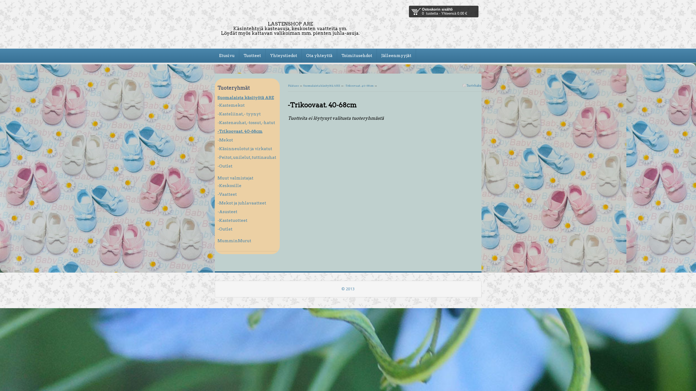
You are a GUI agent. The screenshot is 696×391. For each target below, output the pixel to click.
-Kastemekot (231, 105)
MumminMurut (234, 240)
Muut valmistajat (235, 178)
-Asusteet (227, 211)
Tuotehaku (473, 86)
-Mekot (225, 140)
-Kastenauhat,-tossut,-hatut (246, 122)
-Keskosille (229, 185)
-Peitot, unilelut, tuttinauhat (246, 157)
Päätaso (293, 86)
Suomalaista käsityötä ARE (321, 86)
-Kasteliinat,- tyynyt (239, 114)
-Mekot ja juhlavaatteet (241, 203)
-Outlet (224, 166)
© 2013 (348, 288)
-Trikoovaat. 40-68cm (359, 86)
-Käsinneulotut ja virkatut (244, 148)
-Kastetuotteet (232, 220)
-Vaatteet (227, 194)
